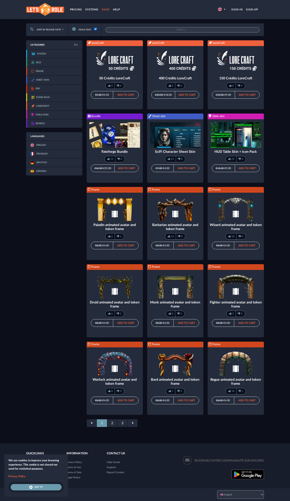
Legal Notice (73, 477)
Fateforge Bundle (114, 151)
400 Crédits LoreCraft (175, 78)
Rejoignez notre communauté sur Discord (229, 460)
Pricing (76, 9)
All (76, 45)
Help (116, 9)
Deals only (84, 30)
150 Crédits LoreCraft (235, 78)
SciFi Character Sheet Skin (175, 151)
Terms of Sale (73, 472)
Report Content (115, 472)
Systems (91, 9)
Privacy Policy (74, 462)
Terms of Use (73, 467)
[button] (221, 9)
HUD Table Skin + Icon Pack (235, 151)
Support (111, 467)
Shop (106, 9)
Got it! (38, 487)
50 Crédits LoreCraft (114, 78)
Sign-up (252, 9)
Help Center (113, 462)
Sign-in (237, 9)
